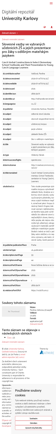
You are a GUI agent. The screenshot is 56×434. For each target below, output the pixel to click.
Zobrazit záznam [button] (9, 33)
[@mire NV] (47, 351)
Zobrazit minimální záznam (13, 39)
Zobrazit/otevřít (36, 324)
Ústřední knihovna (9, 351)
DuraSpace (6, 426)
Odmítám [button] (33, 423)
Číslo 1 (9, 337)
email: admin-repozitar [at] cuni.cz (13, 355)
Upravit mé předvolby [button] (33, 427)
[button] (44, 27)
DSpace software (9, 420)
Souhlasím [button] (34, 418)
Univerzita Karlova (16, 348)
